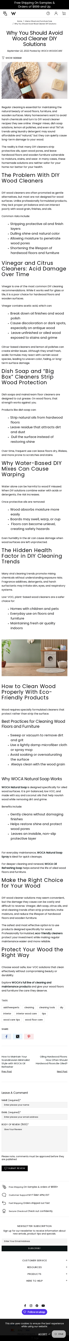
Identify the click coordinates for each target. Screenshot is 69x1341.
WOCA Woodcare (13, 13)
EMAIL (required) (11, 1112)
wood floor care (34, 1019)
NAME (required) (11, 1100)
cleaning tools (47, 1007)
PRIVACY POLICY (26, 1334)
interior (7, 1013)
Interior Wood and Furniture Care (38, 21)
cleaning (29, 1007)
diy (61, 1007)
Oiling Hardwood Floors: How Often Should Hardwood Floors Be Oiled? (51, 1060)
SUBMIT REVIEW (16, 1168)
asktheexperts (11, 1007)
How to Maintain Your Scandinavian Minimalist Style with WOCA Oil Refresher (16, 1061)
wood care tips (11, 1019)
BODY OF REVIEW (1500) (15, 1124)
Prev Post (7, 1071)
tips (44, 1013)
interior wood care (26, 1013)
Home (19, 21)
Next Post (62, 1071)
